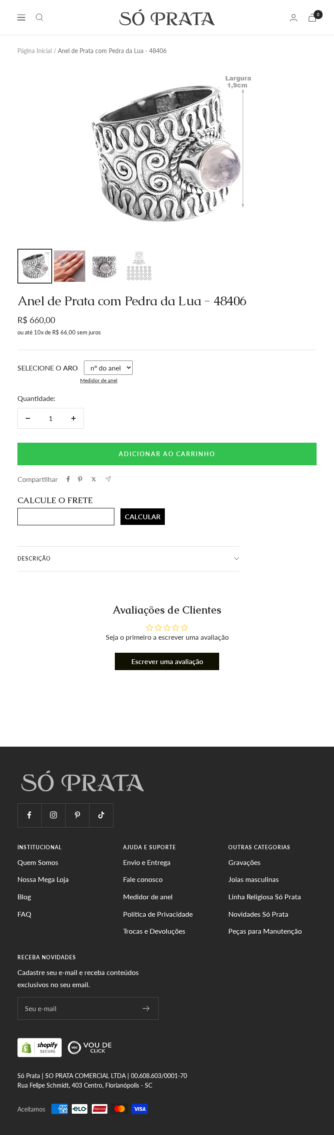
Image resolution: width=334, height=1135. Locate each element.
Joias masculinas (253, 879)
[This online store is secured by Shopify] (40, 1047)
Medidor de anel (98, 380)
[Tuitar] (93, 479)
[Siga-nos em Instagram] (53, 815)
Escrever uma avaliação (167, 661)
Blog (24, 896)
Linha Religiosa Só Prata (264, 896)
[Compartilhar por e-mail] (108, 479)
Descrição (34, 558)
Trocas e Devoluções (154, 931)
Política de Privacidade (158, 914)
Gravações (244, 862)
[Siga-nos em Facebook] (29, 815)
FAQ (24, 914)
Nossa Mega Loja (43, 879)
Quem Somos (37, 862)
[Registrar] (146, 1008)
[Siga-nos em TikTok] (101, 815)
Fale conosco (143, 879)
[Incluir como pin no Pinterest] (80, 479)
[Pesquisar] (39, 17)
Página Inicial (34, 50)
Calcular (142, 516)
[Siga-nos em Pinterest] (77, 815)
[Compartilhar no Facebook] (68, 479)
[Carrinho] (312, 17)
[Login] (293, 17)
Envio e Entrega (146, 862)
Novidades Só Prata (258, 914)
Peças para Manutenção (265, 931)
